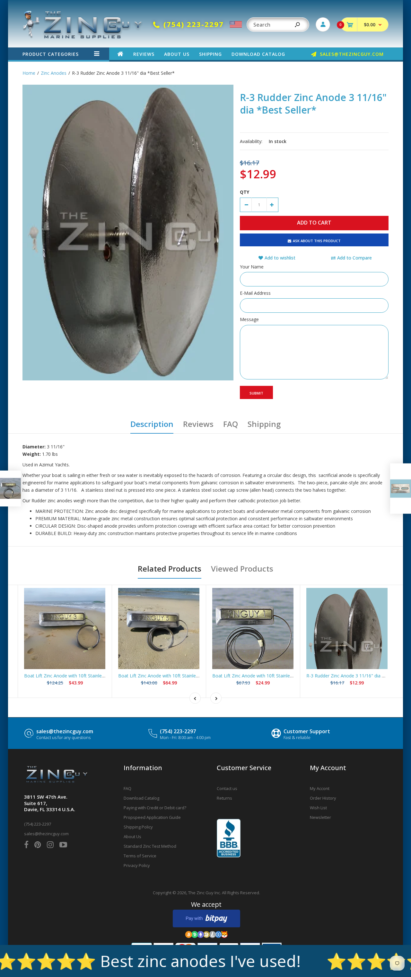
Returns (224, 798)
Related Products (169, 568)
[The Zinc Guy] (82, 37)
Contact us (227, 788)
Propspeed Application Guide (152, 817)
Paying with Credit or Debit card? (155, 808)
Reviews (198, 424)
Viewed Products (242, 568)
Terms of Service (140, 856)
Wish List (318, 808)
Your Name (252, 267)
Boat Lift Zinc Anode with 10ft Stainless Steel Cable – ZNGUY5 (183, 676)
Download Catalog (141, 798)
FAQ (230, 424)
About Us (132, 836)
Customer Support (307, 731)
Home (28, 73)
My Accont (319, 788)
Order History (323, 798)
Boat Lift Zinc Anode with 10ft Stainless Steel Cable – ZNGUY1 (277, 676)
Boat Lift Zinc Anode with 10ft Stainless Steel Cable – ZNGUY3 (89, 676)
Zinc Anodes (53, 73)
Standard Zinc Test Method (150, 846)
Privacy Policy (137, 865)
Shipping (264, 424)
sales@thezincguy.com (64, 731)
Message (249, 319)
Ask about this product (317, 240)
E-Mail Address (255, 293)
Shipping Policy (138, 827)
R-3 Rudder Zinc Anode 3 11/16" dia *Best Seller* (357, 676)
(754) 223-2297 (178, 731)
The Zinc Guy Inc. (204, 893)
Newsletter (320, 817)
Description (151, 424)
